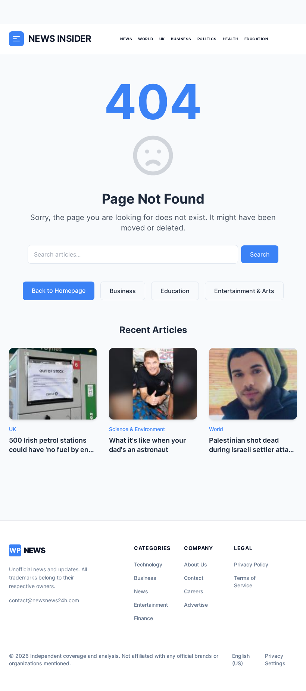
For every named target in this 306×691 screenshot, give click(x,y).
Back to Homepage (58, 290)
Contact (193, 578)
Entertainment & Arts (244, 291)
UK (162, 39)
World (145, 39)
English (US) (241, 659)
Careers (193, 591)
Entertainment (151, 605)
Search (259, 254)
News (126, 39)
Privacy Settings (275, 659)
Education (256, 39)
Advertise (196, 605)
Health (230, 39)
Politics (207, 39)
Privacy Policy (251, 564)
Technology (148, 564)
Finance (143, 618)
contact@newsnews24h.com (44, 600)
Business (181, 39)
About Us (195, 564)
